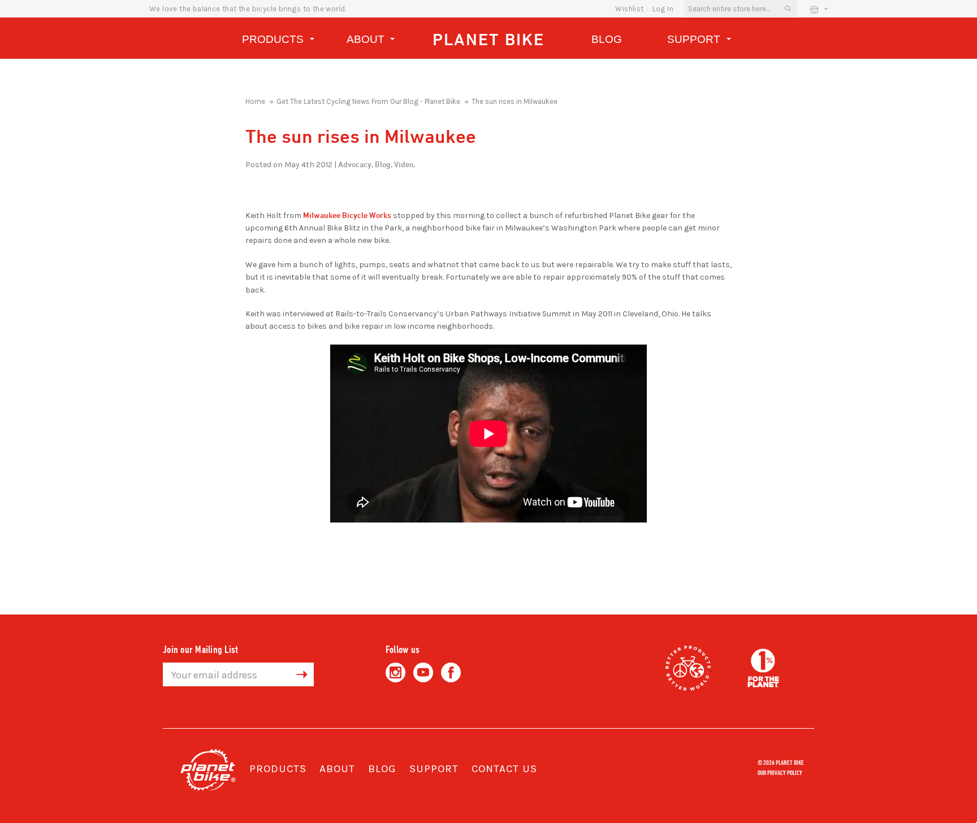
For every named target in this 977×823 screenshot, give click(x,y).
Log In (662, 9)
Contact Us (504, 769)
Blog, (383, 164)
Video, (404, 164)
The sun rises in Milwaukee (514, 101)
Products (274, 39)
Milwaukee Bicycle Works (347, 215)
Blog (606, 39)
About (367, 39)
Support (695, 39)
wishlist (629, 9)
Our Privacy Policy (780, 772)
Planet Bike (488, 39)
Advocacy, (355, 164)
